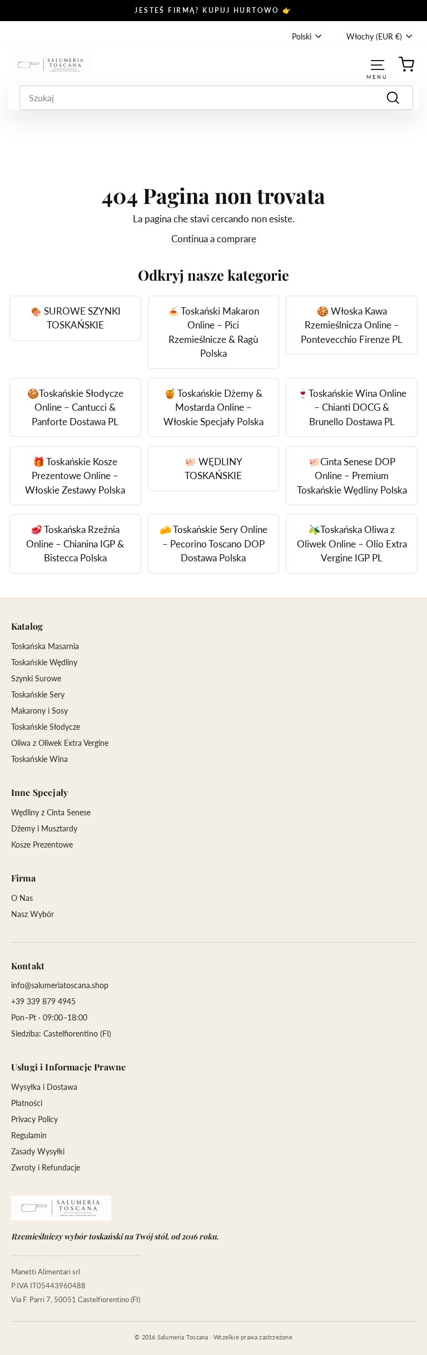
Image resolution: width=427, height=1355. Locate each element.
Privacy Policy (34, 1119)
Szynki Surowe (36, 678)
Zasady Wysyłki (37, 1151)
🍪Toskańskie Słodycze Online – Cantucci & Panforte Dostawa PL (75, 407)
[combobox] (216, 98)
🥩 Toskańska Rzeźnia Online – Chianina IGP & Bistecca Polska (75, 544)
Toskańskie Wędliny (44, 662)
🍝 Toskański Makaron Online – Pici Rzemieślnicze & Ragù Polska (213, 332)
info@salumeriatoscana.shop (59, 985)
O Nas (22, 898)
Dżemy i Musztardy (44, 828)
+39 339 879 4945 (43, 1001)
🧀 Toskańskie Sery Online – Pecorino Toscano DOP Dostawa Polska (213, 544)
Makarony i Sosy (39, 710)
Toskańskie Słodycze (45, 726)
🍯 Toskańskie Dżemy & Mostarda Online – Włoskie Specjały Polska (213, 407)
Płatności (26, 1103)
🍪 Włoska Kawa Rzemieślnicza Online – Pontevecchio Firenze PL (352, 325)
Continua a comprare (213, 239)
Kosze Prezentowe (42, 844)
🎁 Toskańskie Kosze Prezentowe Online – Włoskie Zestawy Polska (75, 476)
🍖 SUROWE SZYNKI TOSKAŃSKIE (75, 318)
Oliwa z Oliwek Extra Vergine (59, 743)
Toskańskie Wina (39, 759)
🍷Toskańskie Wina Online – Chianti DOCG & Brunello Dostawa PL (351, 407)
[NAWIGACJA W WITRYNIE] (377, 65)
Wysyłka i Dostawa (44, 1087)
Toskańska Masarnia (45, 646)
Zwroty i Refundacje (45, 1167)
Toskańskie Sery (37, 694)
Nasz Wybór (32, 914)
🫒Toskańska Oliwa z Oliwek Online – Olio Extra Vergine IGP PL (352, 544)
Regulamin (29, 1135)
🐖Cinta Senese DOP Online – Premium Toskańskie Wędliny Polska (352, 476)
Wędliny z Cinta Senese (51, 812)
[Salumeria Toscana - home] (61, 1208)
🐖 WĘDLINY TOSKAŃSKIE (213, 469)
